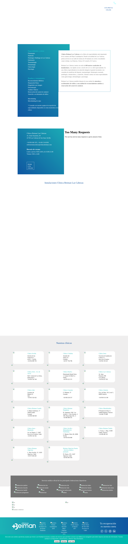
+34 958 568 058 (32, 416)
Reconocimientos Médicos (36, 80)
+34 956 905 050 (67, 457)
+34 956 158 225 (103, 361)
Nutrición (31, 55)
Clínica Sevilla (31, 353)
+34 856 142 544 (32, 379)
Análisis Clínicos (33, 89)
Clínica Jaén (31, 390)
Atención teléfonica (107, 3)
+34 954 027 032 (103, 379)
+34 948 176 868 (103, 414)
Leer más (71, 541)
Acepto (57, 541)
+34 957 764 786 (67, 361)
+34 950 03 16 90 (103, 397)
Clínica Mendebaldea (105, 408)
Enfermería (31, 60)
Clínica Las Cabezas (105, 372)
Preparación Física (33, 83)
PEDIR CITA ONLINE (30, 166)
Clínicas (59, 8)
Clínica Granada (68, 390)
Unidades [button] (94, 8)
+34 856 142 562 (32, 436)
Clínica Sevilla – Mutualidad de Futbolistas (68, 430)
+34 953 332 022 (32, 397)
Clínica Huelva (67, 372)
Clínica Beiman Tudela (105, 428)
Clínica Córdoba (68, 353)
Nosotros (50, 8)
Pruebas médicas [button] (82, 8)
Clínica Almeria (103, 390)
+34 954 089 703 (32, 361)
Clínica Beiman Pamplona (67, 409)
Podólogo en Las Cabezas (42, 58)
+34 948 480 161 (67, 417)
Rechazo (63, 541)
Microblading (32, 99)
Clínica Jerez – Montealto (31, 429)
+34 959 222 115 (67, 379)
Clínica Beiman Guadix (34, 408)
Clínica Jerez (102, 353)
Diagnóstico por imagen (35, 85)
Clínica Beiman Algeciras (32, 449)
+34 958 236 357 (67, 397)
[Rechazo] (126, 539)
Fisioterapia (31, 53)
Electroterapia (32, 87)
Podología (31, 58)
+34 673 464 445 (32, 456)
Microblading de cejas (34, 101)
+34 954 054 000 (67, 437)
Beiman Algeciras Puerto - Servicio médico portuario (70, 450)
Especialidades (69, 8)
